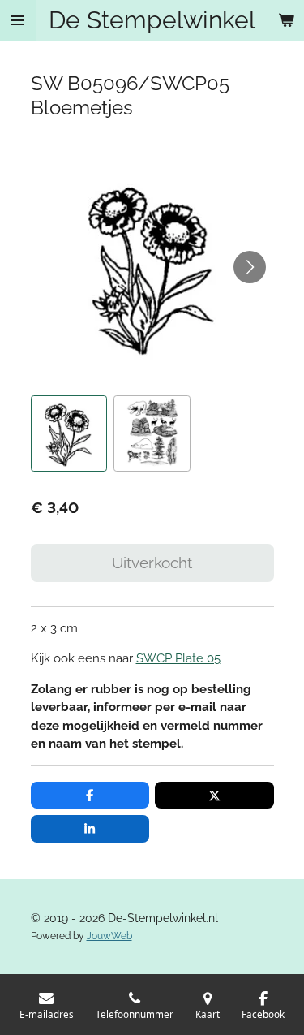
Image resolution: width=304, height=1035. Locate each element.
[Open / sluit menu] (18, 20)
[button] (69, 433)
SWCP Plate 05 (178, 658)
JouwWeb (109, 936)
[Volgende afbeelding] (249, 267)
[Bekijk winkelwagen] (286, 20)
